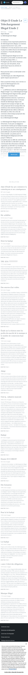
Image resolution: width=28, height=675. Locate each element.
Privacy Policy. (12, 669)
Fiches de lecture (5, 637)
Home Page (4, 7)
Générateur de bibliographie (8, 630)
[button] (2, 3)
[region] (14, 658)
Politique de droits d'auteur (8, 640)
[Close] (26, 644)
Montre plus (14, 154)
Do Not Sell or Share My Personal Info (14, 672)
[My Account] (25, 2)
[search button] (21, 2)
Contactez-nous (5, 626)
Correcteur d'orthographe (7, 633)
